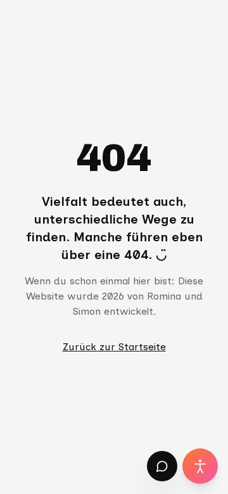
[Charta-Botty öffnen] (162, 466)
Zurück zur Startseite (114, 347)
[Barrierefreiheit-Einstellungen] (200, 466)
